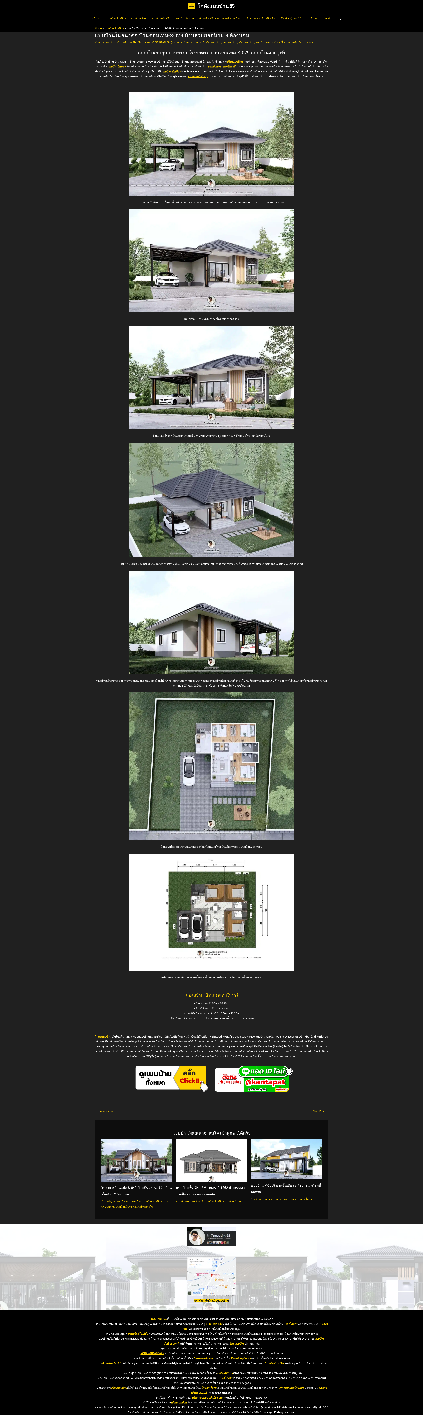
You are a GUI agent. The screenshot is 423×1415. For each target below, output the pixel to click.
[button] (339, 19)
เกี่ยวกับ (327, 18)
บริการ (313, 18)
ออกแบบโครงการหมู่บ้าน (127, 1201)
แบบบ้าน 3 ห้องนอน (282, 1199)
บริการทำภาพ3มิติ (147, 42)
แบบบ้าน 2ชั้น (139, 18)
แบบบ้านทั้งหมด (184, 18)
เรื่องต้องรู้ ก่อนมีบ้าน (292, 18)
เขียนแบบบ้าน (246, 42)
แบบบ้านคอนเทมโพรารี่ (269, 42)
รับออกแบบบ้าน (192, 42)
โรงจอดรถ (310, 42)
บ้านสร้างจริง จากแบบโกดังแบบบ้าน (220, 18)
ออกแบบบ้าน (229, 42)
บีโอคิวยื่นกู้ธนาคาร (170, 42)
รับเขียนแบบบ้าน (211, 42)
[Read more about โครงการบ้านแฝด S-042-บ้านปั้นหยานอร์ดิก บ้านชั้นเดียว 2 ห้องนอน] (136, 1160)
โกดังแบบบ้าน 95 (216, 6)
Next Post (320, 1111)
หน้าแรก (96, 18)
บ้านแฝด (106, 1201)
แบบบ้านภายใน (144, 1206)
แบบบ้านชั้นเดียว (116, 18)
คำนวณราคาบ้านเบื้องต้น (260, 18)
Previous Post (105, 1111)
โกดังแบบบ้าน (103, 1036)
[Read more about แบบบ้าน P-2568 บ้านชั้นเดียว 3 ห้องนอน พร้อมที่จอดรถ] (286, 1159)
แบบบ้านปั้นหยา (116, 66)
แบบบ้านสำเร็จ (214, 1324)
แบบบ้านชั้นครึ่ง (161, 18)
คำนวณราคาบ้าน (105, 42)
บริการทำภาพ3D (126, 42)
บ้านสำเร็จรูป (208, 1387)
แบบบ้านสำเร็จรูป (198, 76)
